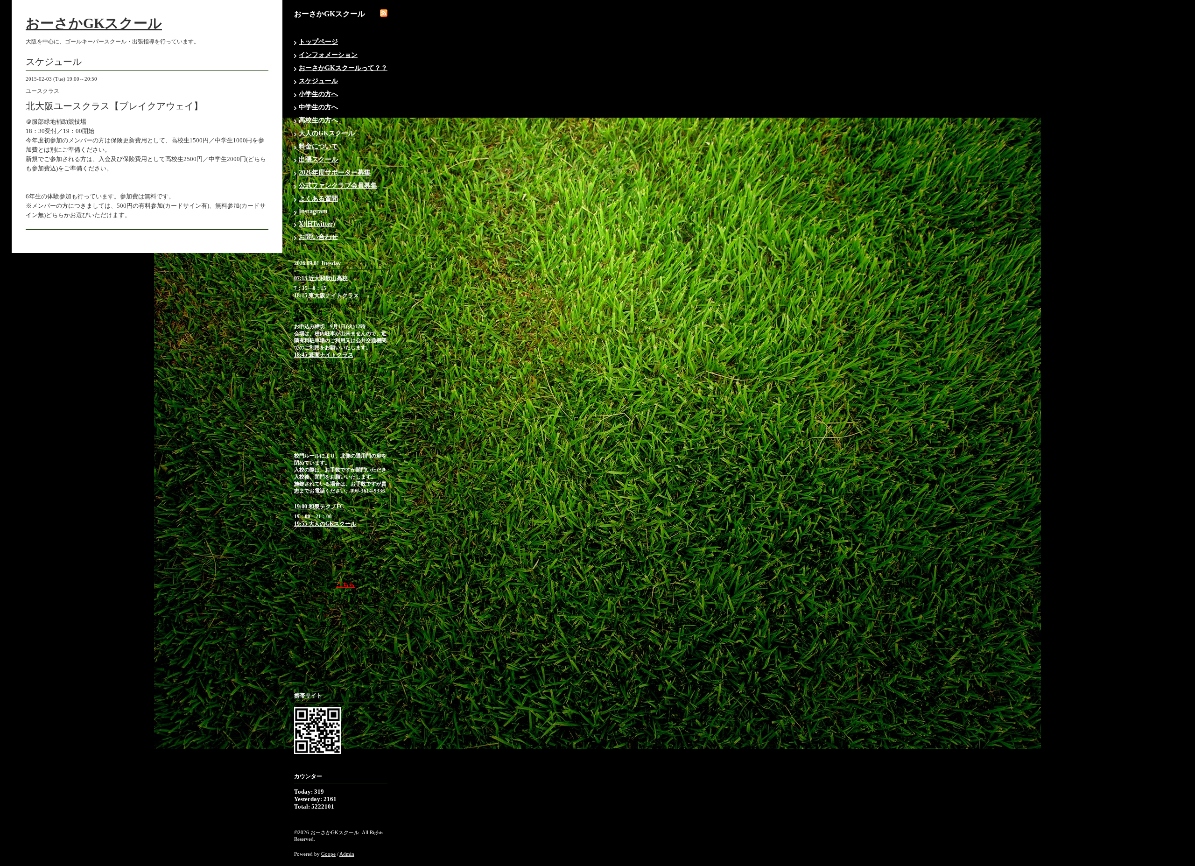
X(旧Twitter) (317, 223)
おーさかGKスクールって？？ (343, 67)
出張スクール (318, 159)
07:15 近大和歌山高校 (321, 278)
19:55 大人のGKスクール (325, 524)
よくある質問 (318, 198)
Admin (346, 854)
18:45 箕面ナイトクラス (323, 355)
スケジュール (318, 80)
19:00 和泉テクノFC (319, 506)
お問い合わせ (318, 236)
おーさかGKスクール (94, 23)
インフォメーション (328, 54)
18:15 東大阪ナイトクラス (326, 295)
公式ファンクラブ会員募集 (338, 185)
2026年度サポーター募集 (335, 172)
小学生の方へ (318, 94)
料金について (318, 146)
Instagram (313, 211)
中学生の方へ (318, 107)
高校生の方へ (318, 120)
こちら (346, 584)
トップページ (318, 41)
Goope (328, 854)
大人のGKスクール (327, 133)
